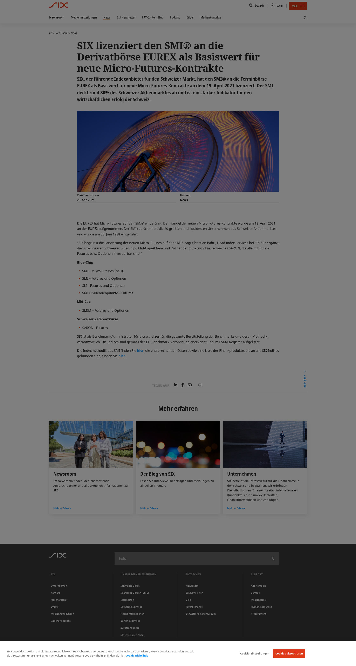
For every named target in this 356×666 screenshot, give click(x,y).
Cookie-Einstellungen (255, 653)
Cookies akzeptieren (289, 653)
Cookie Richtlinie (136, 655)
